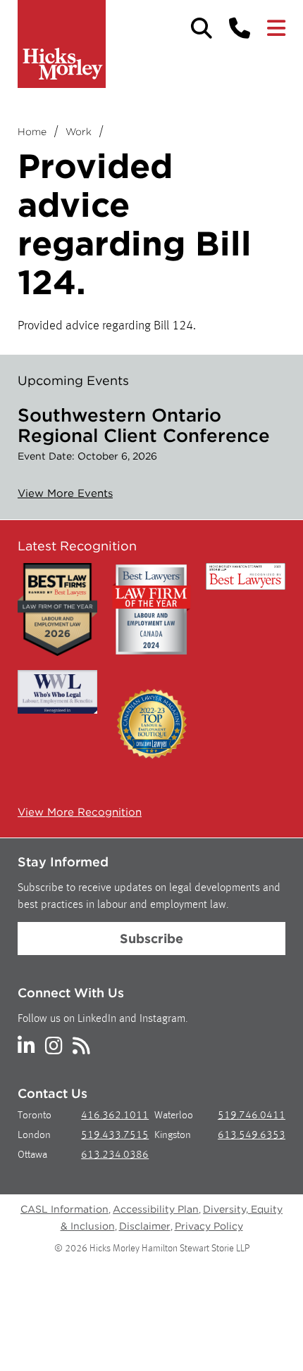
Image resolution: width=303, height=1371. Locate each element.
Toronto (34, 1116)
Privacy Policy (209, 1226)
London (34, 1135)
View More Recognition (80, 812)
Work (79, 131)
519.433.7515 (115, 1135)
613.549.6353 (251, 1135)
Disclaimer (145, 1226)
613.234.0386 (115, 1155)
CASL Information (64, 1209)
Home (32, 131)
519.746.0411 (251, 1116)
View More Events (65, 493)
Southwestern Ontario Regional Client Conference (144, 425)
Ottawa (32, 1155)
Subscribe (151, 938)
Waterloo (173, 1116)
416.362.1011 (115, 1116)
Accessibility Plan (156, 1209)
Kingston (172, 1135)
